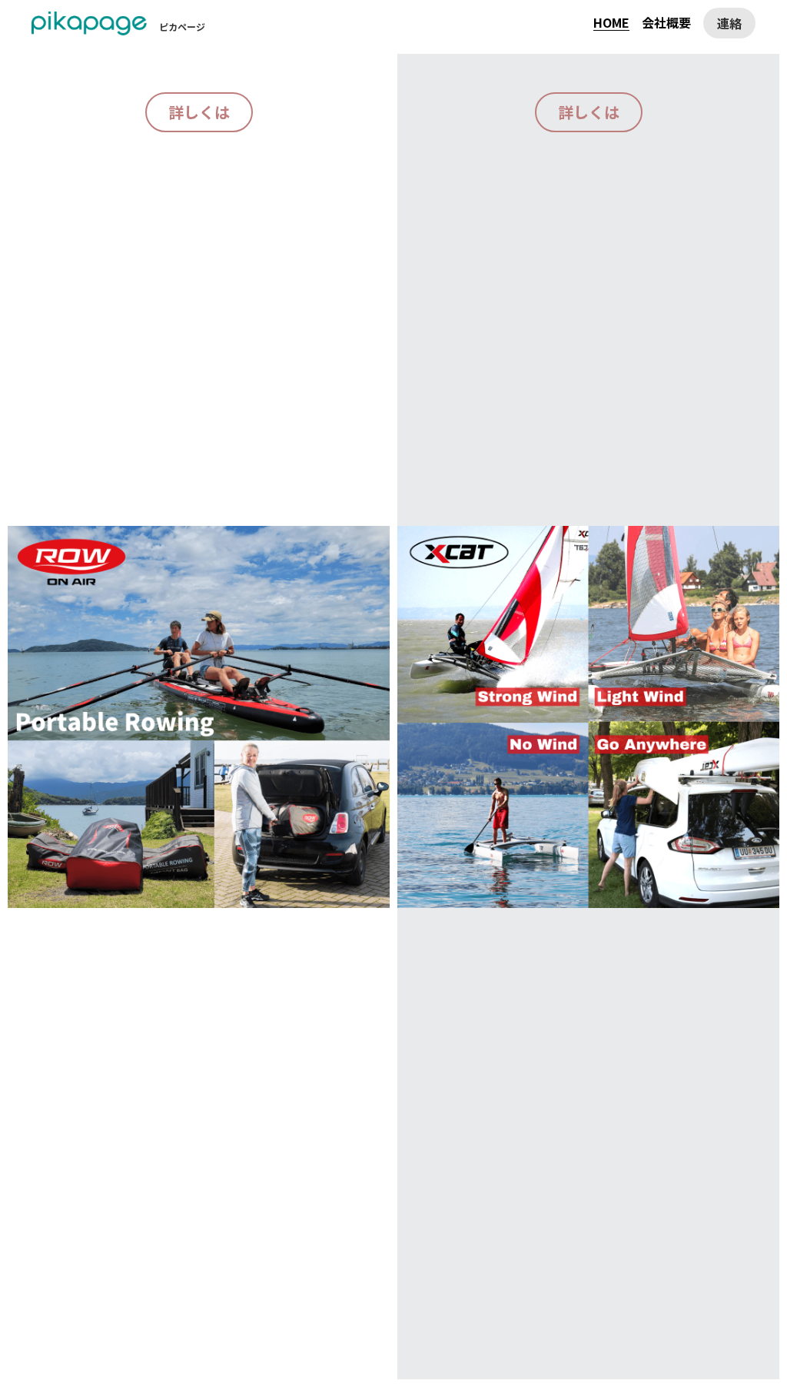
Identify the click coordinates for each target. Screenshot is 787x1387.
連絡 (729, 23)
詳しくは (199, 112)
